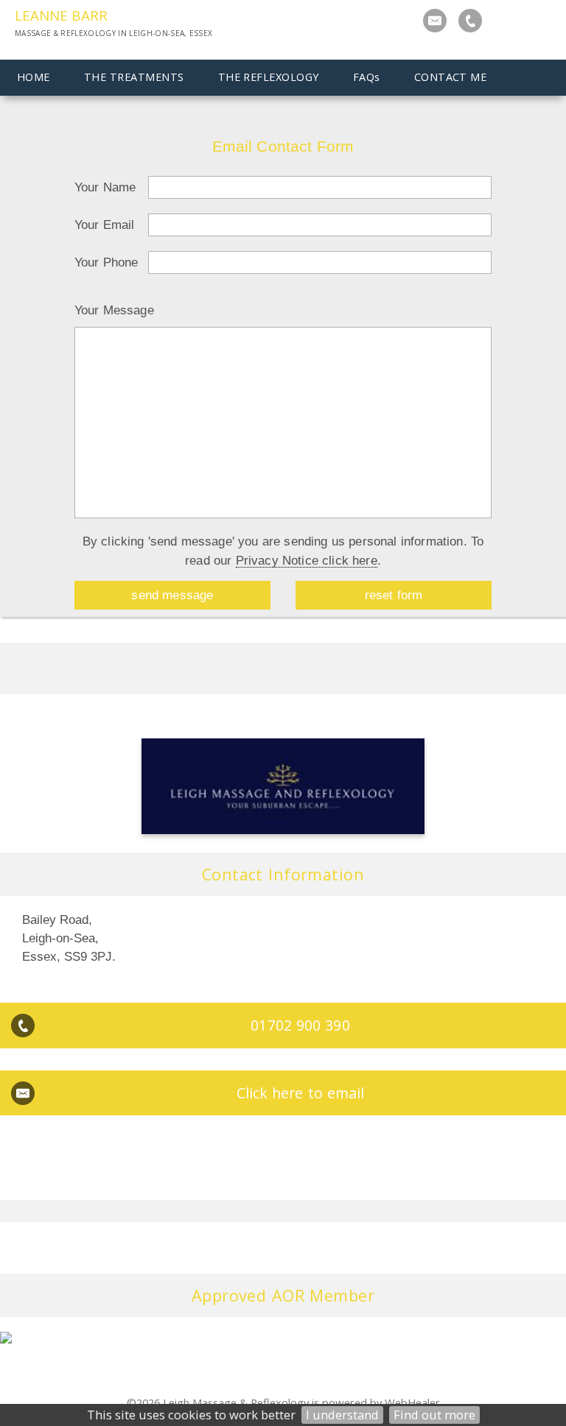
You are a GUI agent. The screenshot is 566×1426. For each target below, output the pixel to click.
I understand (342, 1414)
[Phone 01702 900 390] (470, 20)
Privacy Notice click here (306, 560)
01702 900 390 (300, 1025)
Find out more (434, 1414)
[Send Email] (435, 20)
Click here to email (301, 1093)
